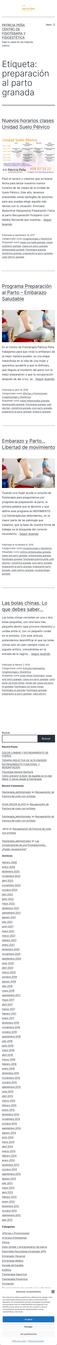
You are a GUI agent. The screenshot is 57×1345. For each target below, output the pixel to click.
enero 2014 (8, 1160)
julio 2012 (7, 1219)
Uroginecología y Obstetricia (37, 238)
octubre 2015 (9, 1082)
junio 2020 (8, 963)
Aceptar (28, 1319)
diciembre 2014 (10, 1114)
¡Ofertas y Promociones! (35, 393)
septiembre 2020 (11, 958)
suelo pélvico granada (13, 257)
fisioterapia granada (36, 249)
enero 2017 (8, 1018)
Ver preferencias (28, 1334)
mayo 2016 (8, 1050)
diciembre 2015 (10, 1073)
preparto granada (42, 411)
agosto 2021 (9, 917)
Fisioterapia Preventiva (15, 1279)
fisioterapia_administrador (16, 792)
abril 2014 (7, 1146)
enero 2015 (8, 1109)
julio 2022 (7, 894)
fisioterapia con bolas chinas (28, 686)
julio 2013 (7, 1183)
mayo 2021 (8, 931)
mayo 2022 (8, 903)
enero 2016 (8, 1068)
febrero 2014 (9, 1155)
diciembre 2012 (10, 1206)
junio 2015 (7, 1091)
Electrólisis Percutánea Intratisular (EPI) (24, 1251)
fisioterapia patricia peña (35, 559)
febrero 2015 (9, 1105)
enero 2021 (8, 944)
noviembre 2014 (11, 1119)
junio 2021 (7, 926)
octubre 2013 (9, 1169)
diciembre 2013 (10, 1164)
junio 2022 (8, 899)
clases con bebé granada (32, 242)
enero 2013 (8, 1201)
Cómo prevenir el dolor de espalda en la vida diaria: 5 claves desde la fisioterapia (27, 777)
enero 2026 (8, 867)
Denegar (28, 1326)
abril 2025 (7, 880)
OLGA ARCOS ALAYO (14, 804)
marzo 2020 (9, 972)
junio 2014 (8, 1137)
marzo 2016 (8, 1059)
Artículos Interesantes (34, 668)
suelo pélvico (39, 693)
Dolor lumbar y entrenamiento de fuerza (24, 1247)
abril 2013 (7, 1192)
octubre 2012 (9, 1210)
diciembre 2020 (10, 949)
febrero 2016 (9, 1064)
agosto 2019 (9, 981)
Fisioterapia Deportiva (14, 1274)
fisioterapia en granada (13, 690)
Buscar (6, 732)
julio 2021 (7, 921)
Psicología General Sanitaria (17, 772)
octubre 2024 (9, 889)
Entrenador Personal (13, 1256)
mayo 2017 (8, 999)
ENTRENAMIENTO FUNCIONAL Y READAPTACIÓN (21, 766)
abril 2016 (7, 1055)
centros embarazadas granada (35, 552)
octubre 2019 (9, 976)
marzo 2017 (8, 1009)
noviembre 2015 (11, 1077)
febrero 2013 (9, 1196)
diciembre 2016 (10, 1022)
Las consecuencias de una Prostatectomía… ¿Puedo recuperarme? (24, 845)
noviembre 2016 (11, 1027)
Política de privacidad (36, 1341)
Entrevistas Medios (12, 1260)
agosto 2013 (9, 1178)
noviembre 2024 (11, 885)
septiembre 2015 (11, 1087)
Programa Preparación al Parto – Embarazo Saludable (27, 292)
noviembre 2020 (11, 954)
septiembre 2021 (11, 912)
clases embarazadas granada (34, 400)
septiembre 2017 (11, 995)
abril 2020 (7, 967)
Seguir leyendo (45, 379)
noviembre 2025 (11, 876)
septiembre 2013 (11, 1174)
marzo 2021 (8, 935)
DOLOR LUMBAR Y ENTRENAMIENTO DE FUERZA (25, 754)
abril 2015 (7, 1096)
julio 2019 (7, 986)
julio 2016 (7, 1041)
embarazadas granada (13, 249)
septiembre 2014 (11, 1128)
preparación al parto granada (37, 253)
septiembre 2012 (11, 1215)
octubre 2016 (9, 1032)
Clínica (5, 1242)
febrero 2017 (9, 1013)
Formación (8, 1283)
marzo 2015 (8, 1100)
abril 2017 (7, 1004)
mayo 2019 (8, 990)
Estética (6, 1269)
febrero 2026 (9, 862)
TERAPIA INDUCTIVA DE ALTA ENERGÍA (24, 760)
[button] (53, 1291)
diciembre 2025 (10, 871)
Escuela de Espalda (12, 1265)
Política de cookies (19, 1341)
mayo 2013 (8, 1187)
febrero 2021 (9, 940)
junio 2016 (7, 1045)
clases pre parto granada (34, 246)
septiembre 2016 (11, 1036)
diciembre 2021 (10, 908)
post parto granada (42, 408)
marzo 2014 (8, 1151)
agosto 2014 (9, 1132)
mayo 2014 (8, 1142)
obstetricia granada (12, 253)
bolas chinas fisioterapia (32, 675)
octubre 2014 (9, 1123)
